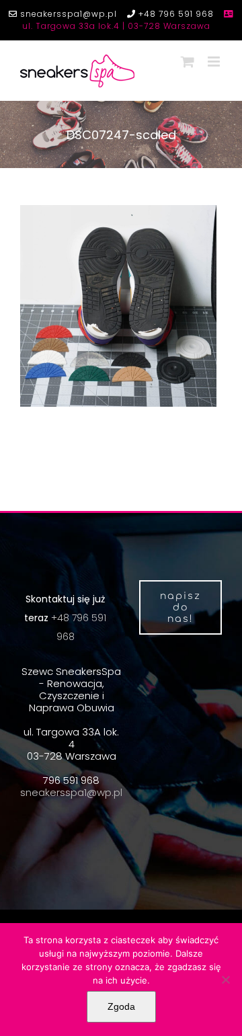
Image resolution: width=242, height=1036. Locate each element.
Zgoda (121, 1006)
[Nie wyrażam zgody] (225, 979)
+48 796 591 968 (175, 13)
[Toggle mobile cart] (187, 61)
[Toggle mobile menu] (215, 61)
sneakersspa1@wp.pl (67, 13)
